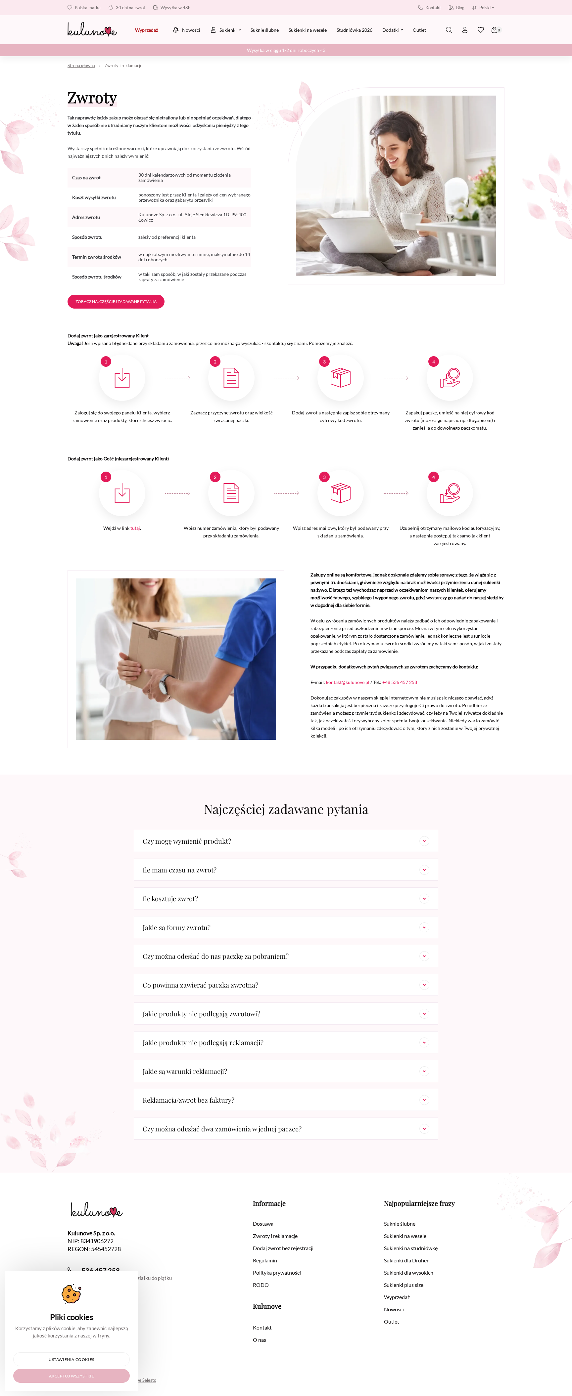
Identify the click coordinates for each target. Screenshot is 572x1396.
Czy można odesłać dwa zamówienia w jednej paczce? (222, 1128)
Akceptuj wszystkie (71, 1376)
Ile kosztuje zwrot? (170, 898)
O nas (259, 1339)
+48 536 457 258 (399, 682)
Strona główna (81, 65)
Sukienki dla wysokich (408, 1272)
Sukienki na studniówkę (411, 1248)
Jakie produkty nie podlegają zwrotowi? (201, 1013)
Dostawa (263, 1223)
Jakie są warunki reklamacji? (185, 1071)
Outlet (391, 1321)
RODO (261, 1285)
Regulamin (265, 1260)
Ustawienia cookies (71, 1359)
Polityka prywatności (277, 1272)
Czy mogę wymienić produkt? (187, 841)
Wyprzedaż (397, 1297)
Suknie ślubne (399, 1223)
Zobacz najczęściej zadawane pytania (116, 301)
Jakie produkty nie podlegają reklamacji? (203, 1042)
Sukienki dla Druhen (407, 1260)
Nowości (394, 1309)
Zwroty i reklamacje (123, 65)
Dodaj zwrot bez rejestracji (283, 1248)
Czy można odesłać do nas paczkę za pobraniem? (216, 956)
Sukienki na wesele (405, 1236)
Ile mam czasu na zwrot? (179, 870)
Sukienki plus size (403, 1285)
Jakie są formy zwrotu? (177, 927)
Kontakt (433, 7)
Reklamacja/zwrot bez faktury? (188, 1100)
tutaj (135, 528)
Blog (460, 7)
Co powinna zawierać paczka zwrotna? (200, 985)
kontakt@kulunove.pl (347, 682)
